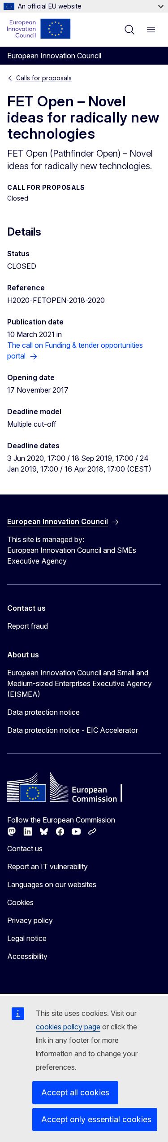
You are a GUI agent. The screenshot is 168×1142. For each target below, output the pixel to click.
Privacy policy (30, 920)
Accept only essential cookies (96, 1119)
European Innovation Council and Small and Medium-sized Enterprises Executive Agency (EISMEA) (79, 683)
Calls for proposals (44, 78)
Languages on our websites (51, 884)
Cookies (20, 902)
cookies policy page (68, 1026)
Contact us (25, 848)
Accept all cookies (75, 1092)
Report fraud (27, 625)
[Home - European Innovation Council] (39, 28)
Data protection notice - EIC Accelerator (72, 730)
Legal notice (27, 938)
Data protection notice (43, 712)
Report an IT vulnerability (47, 866)
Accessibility (27, 956)
